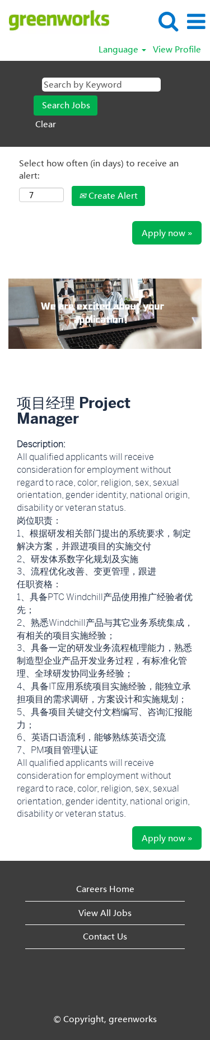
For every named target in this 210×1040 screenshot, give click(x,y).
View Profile (177, 49)
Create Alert (112, 195)
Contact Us (105, 936)
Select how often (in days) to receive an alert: (99, 168)
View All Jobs (105, 912)
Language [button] (120, 49)
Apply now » (167, 232)
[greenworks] (55, 21)
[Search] (168, 21)
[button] (196, 21)
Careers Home (105, 888)
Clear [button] (45, 124)
